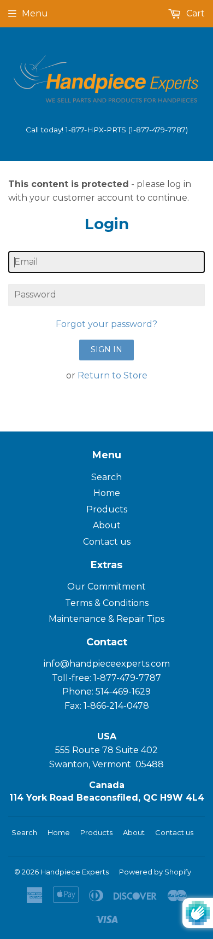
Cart (194, 13)
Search (106, 477)
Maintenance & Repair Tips (106, 619)
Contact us (107, 541)
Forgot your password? (106, 324)
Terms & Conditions (107, 603)
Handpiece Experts (74, 871)
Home (106, 493)
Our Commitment (106, 586)
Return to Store (112, 375)
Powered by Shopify (155, 871)
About (107, 525)
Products (106, 509)
